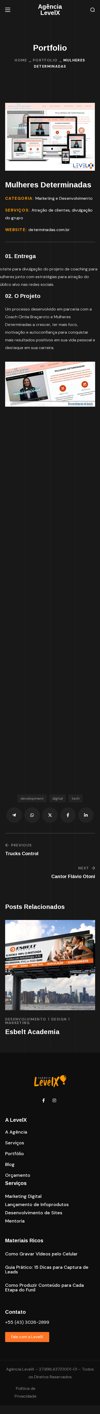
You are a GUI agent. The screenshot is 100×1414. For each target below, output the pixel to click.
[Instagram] (54, 1100)
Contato (15, 1312)
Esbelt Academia (32, 1032)
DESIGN (59, 1019)
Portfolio (45, 60)
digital (57, 798)
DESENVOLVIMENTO (25, 1019)
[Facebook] (43, 1100)
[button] (92, 10)
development (32, 798)
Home (21, 60)
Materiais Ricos (24, 1240)
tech (75, 798)
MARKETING (17, 1022)
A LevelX (16, 1120)
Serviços (16, 1183)
